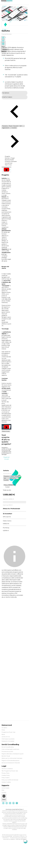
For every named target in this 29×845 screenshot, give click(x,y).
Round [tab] (10, 126)
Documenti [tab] (15, 126)
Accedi (6, 459)
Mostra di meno (6, 431)
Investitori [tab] (14, 127)
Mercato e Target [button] (10, 158)
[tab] (22, 126)
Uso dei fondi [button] (8, 163)
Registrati (6, 457)
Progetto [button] (7, 156)
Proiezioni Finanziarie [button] (11, 161)
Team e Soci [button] (8, 165)
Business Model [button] (9, 160)
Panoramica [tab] (5, 126)
